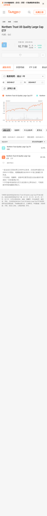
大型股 (15, 22)
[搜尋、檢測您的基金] (29, 12)
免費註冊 (39, 12)
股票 (4, 22)
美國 (9, 22)
